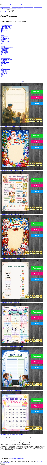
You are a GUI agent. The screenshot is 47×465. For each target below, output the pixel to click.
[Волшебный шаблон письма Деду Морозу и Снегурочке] (21, 169)
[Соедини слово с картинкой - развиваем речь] (21, 301)
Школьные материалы (16, 7)
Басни (1, 5)
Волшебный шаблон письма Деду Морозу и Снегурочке (12, 170)
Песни (36, 4)
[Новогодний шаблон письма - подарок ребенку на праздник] (21, 257)
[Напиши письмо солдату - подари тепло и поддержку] (21, 125)
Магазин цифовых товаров (15, 4)
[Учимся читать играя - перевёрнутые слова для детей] (21, 433)
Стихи (39, 4)
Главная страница (6, 4)
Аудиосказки (27, 4)
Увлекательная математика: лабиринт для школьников (11, 346)
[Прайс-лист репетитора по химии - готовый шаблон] (21, 389)
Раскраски (32, 4)
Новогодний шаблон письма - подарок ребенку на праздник (13, 258)
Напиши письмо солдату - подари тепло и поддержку (11, 126)
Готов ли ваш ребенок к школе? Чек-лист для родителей (12, 214)
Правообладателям (20, 458)
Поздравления (35, 7)
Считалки (22, 5)
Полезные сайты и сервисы (15, 8)
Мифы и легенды (7, 7)
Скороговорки (17, 5)
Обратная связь (12, 458)
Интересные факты (25, 7)
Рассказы (42, 4)
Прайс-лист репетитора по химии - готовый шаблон (11, 390)
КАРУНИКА (3, 1)
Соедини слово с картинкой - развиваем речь (9, 302)
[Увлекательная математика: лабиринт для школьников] (21, 345)
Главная (2, 11)
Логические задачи (32, 5)
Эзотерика (7, 8)
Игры (30, 7)
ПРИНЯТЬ (3, 463)
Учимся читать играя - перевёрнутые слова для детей (11, 434)
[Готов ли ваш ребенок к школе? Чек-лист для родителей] (21, 213)
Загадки (26, 5)
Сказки (22, 4)
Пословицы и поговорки (8, 5)
